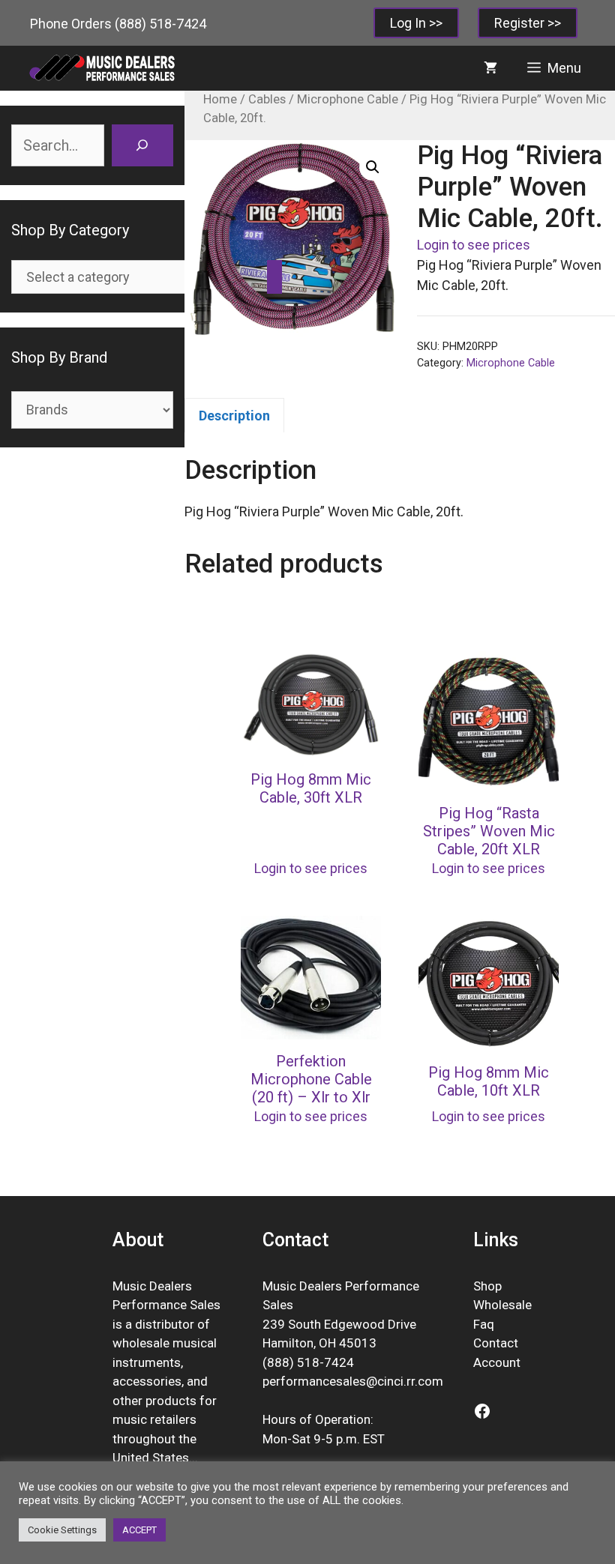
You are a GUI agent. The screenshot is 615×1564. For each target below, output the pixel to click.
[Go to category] (274, 277)
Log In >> (416, 23)
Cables (267, 99)
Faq (483, 1324)
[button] (372, 167)
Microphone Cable (347, 99)
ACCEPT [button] (139, 1530)
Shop (487, 1285)
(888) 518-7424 (160, 23)
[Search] (142, 145)
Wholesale (502, 1304)
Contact (495, 1342)
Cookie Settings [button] (62, 1530)
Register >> (527, 23)
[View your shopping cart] (490, 68)
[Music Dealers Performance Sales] (101, 68)
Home (220, 99)
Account (496, 1362)
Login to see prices (473, 245)
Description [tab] (234, 415)
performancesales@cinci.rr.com (352, 1381)
